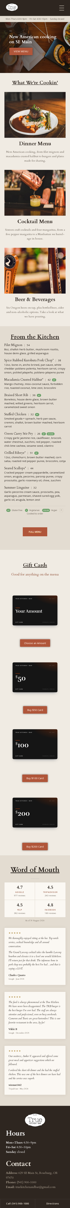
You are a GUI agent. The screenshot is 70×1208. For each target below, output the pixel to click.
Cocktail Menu (35, 221)
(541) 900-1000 (26, 1182)
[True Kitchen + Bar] (14, 7)
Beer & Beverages (35, 299)
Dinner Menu (35, 143)
